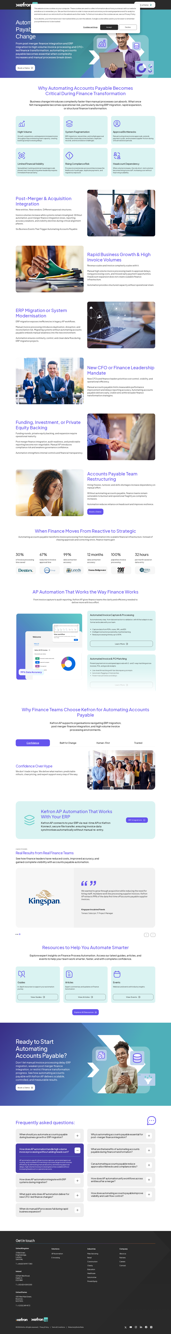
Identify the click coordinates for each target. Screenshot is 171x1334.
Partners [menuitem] (122, 1257)
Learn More (120, 644)
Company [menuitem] (123, 1249)
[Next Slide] (153, 935)
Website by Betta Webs (76, 1327)
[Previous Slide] (146, 935)
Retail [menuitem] (89, 1257)
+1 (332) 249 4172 (23, 1305)
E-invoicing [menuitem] (56, 1257)
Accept (109, 27)
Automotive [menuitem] (91, 1277)
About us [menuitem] (122, 1254)
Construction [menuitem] (92, 1261)
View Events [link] (131, 997)
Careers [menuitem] (122, 1261)
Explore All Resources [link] (84, 1012)
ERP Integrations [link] (135, 820)
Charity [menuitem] (90, 1265)
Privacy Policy (44, 1327)
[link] (21, 1319)
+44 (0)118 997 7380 (24, 1264)
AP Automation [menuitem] (57, 1254)
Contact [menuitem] (122, 1265)
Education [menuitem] (91, 1269)
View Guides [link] (36, 997)
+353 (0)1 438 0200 (24, 1285)
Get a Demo (143, 5)
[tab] (33, 742)
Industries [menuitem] (91, 1249)
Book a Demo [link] (24, 68)
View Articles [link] (84, 997)
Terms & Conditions (58, 1327)
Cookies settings (90, 27)
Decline (128, 27)
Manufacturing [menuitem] (92, 1254)
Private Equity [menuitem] (92, 1281)
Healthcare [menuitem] (91, 1273)
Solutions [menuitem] (55, 1249)
